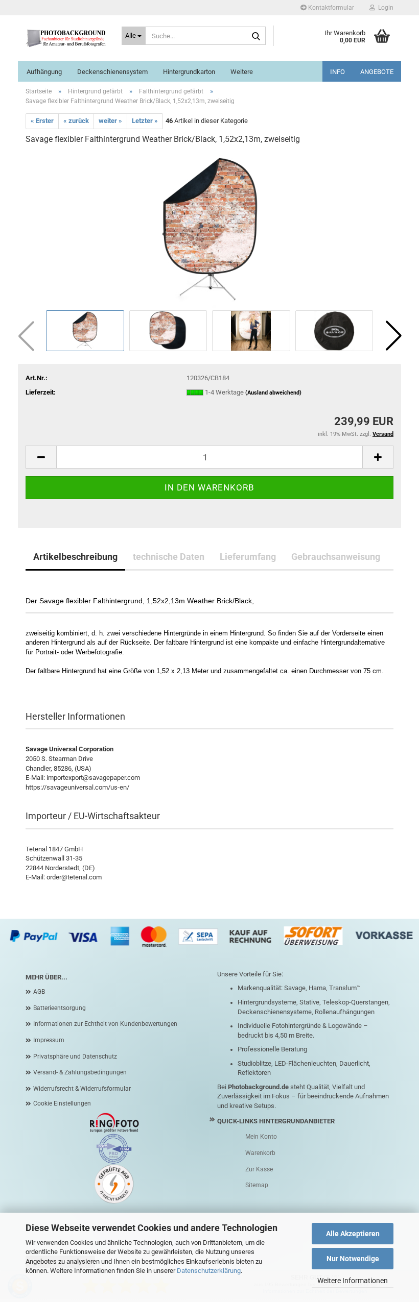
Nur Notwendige (353, 1259)
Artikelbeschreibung (75, 556)
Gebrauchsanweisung (335, 556)
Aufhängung (44, 72)
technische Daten (168, 556)
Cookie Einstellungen (62, 1103)
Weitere (241, 72)
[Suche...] (256, 36)
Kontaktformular (330, 7)
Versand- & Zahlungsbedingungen (80, 1072)
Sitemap (256, 1185)
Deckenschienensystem (112, 72)
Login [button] (384, 7)
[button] (393, 336)
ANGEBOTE (376, 72)
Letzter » (145, 121)
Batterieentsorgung (59, 1008)
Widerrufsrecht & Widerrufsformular (82, 1088)
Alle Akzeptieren (353, 1234)
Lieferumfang (248, 556)
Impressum (48, 1040)
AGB (39, 991)
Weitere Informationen (352, 1280)
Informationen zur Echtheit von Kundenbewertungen (105, 1023)
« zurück (76, 121)
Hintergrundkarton (189, 72)
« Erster (42, 121)
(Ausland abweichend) (273, 392)
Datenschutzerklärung (209, 1270)
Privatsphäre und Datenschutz (75, 1056)
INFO (337, 72)
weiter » (110, 121)
